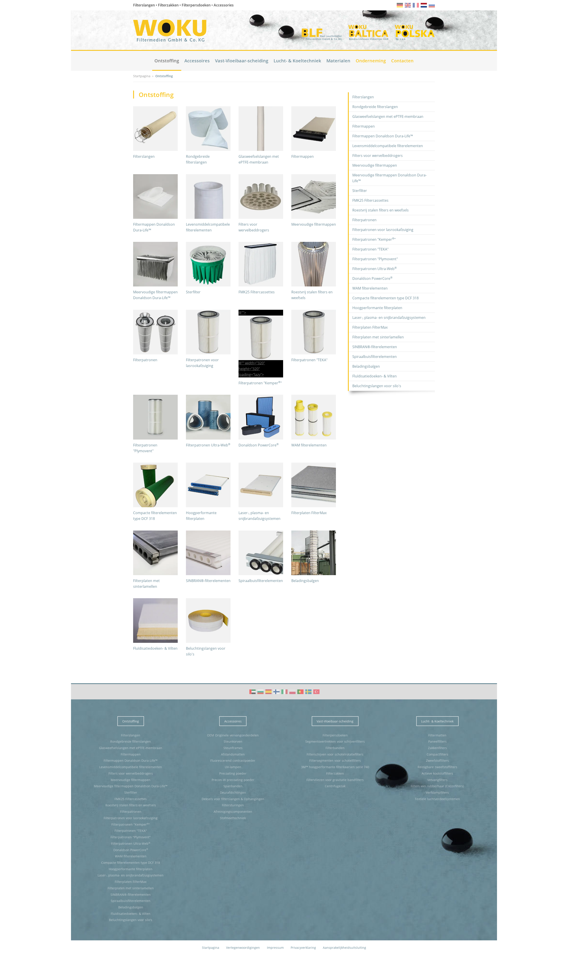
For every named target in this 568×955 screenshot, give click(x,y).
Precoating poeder (233, 773)
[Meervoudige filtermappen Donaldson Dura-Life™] (155, 264)
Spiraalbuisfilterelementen (261, 580)
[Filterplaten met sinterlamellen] (155, 553)
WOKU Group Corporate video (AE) (252, 691)
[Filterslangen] (155, 128)
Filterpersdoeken (335, 735)
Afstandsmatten (233, 754)
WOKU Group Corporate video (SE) (308, 691)
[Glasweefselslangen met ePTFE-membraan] (261, 128)
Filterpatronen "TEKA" (309, 359)
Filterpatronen (145, 359)
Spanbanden (233, 786)
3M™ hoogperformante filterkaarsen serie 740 (335, 767)
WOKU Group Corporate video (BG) (260, 691)
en (408, 5)
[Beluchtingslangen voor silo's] (208, 620)
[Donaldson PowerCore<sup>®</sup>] (261, 417)
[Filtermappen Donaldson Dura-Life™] (155, 196)
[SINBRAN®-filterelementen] (208, 553)
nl (424, 5)
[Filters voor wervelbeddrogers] (261, 196)
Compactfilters (437, 754)
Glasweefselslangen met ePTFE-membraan (387, 116)
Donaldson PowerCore (259, 445)
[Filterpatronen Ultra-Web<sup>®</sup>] (208, 417)
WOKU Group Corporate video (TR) (316, 691)
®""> (252, 343)
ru (432, 5)
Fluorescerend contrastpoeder (232, 760)
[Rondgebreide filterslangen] (208, 128)
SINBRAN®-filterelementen (208, 580)
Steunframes (233, 748)
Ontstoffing (166, 61)
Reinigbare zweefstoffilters (437, 767)
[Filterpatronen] (155, 332)
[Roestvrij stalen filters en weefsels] (313, 264)
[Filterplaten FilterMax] (313, 485)
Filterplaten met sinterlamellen (378, 337)
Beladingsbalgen (305, 580)
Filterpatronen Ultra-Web (208, 445)
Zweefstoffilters (437, 760)
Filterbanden (335, 748)
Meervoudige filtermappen (313, 224)
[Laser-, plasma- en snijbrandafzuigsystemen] (261, 485)
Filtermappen (302, 156)
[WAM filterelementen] (313, 417)
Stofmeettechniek (233, 818)
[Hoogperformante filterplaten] (208, 485)
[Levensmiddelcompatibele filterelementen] (208, 196)
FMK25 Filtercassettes (257, 292)
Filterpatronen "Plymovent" (375, 259)
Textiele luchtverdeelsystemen (437, 799)
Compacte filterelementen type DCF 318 (385, 298)
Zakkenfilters (437, 748)
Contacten (402, 61)
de (400, 5)
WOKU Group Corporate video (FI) (276, 691)
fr (416, 5)
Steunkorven (233, 741)
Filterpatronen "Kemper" (260, 383)
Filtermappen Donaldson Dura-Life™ (382, 136)
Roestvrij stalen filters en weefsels (380, 210)
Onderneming (371, 61)
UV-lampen (233, 767)
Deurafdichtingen (233, 792)
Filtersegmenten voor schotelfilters (335, 760)
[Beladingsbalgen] (313, 553)
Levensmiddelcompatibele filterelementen (387, 145)
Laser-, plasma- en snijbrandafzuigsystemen (389, 317)
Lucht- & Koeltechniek (297, 61)
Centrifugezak (335, 786)
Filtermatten (437, 735)
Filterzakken (335, 773)
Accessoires (197, 61)
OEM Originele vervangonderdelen (233, 735)
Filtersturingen (233, 805)
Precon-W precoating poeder (233, 780)
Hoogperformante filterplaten (377, 307)
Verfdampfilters (437, 792)
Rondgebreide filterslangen (375, 106)
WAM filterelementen (309, 445)
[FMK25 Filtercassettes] (261, 264)
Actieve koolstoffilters (437, 773)
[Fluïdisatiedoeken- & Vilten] (155, 620)
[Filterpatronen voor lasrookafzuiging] (208, 332)
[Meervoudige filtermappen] (313, 196)
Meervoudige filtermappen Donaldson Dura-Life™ (389, 178)
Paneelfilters (437, 741)
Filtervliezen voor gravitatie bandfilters (335, 780)
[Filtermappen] (313, 128)
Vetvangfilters (437, 780)
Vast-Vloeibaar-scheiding (241, 61)
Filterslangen (144, 156)
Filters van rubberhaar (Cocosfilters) (437, 786)
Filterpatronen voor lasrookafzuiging (382, 229)
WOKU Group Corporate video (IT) (284, 691)
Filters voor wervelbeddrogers (377, 155)
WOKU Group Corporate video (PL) (292, 691)
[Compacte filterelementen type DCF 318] (155, 485)
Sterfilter (193, 292)
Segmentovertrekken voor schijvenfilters (335, 741)
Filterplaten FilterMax (309, 512)
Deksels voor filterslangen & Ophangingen (233, 799)
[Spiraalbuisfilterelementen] (261, 553)
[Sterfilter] (208, 264)
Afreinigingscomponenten (233, 811)
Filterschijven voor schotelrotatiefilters (335, 754)
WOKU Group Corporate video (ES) (268, 691)
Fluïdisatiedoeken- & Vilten (155, 648)
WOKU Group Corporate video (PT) (300, 691)
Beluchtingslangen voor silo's (376, 385)
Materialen (338, 61)
